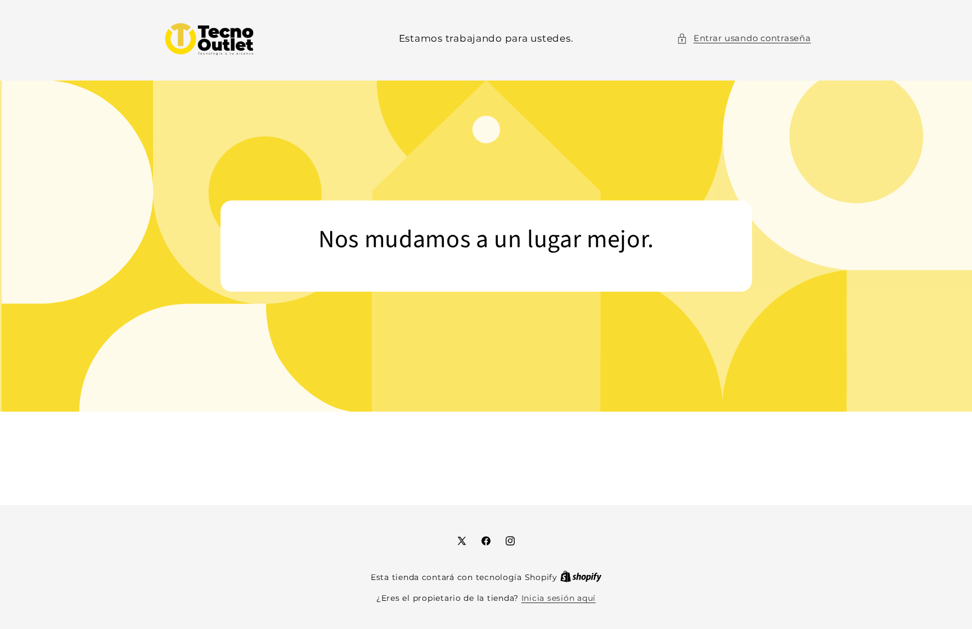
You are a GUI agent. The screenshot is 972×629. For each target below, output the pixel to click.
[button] (744, 39)
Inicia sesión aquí (558, 598)
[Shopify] (581, 577)
